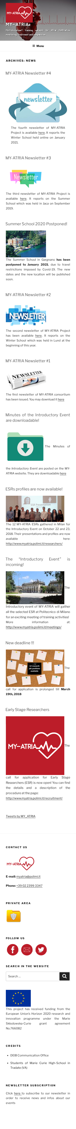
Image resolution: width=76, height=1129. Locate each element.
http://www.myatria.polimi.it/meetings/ (33, 627)
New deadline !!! (19, 643)
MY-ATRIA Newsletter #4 (28, 73)
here (41, 132)
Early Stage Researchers (27, 709)
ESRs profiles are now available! (34, 489)
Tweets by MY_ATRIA (20, 816)
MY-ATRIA (17, 26)
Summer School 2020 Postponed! (36, 224)
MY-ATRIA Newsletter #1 (27, 361)
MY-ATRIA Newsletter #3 (28, 158)
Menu (40, 46)
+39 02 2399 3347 (29, 886)
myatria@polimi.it (28, 876)
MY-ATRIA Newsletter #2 (28, 294)
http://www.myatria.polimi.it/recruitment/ (34, 798)
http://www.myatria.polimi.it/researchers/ (34, 543)
